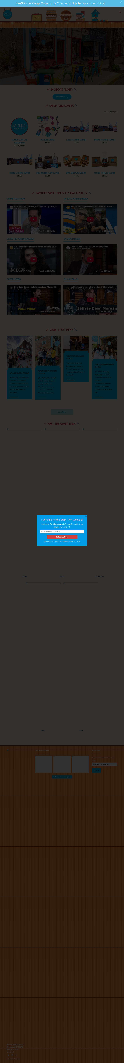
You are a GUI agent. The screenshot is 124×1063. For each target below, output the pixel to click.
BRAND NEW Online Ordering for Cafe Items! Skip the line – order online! (60, 3)
